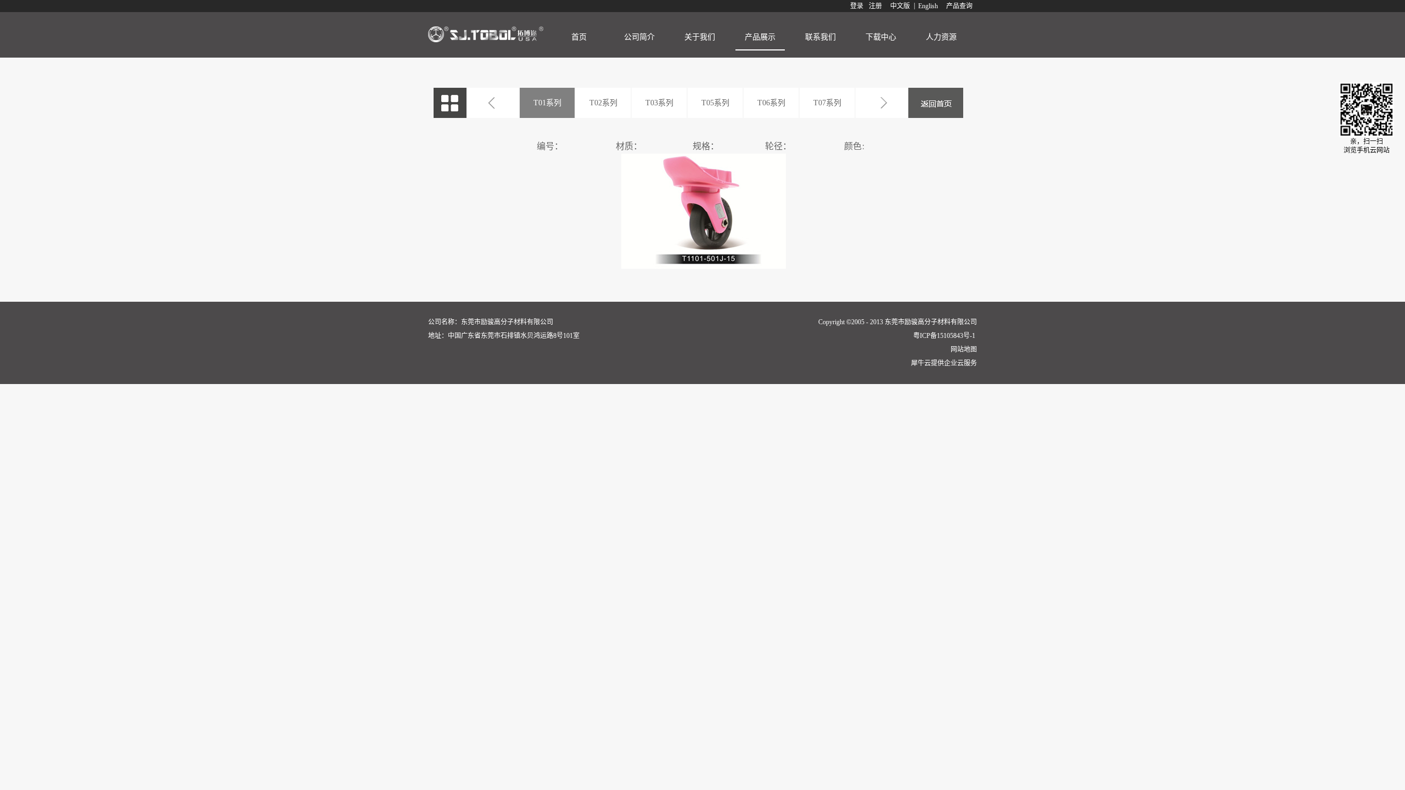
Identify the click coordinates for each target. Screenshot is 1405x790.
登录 (856, 6)
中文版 (900, 6)
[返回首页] (935, 103)
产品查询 (959, 6)
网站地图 (962, 349)
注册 (875, 6)
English (928, 6)
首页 (579, 37)
